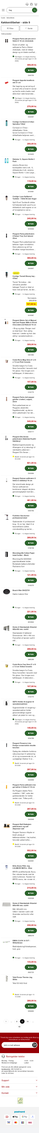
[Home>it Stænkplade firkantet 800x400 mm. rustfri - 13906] (6, 905)
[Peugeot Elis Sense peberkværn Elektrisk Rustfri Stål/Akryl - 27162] (6, 438)
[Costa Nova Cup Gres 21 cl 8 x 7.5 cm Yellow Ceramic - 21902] (6, 666)
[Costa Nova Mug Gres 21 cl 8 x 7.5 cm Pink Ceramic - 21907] (6, 361)
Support (5, 1080)
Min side (5, 1086)
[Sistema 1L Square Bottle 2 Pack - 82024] (6, 160)
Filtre (11, 28)
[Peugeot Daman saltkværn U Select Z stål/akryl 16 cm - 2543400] (6, 480)
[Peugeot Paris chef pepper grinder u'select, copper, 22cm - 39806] (6, 398)
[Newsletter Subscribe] (34, 1045)
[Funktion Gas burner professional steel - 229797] (6, 517)
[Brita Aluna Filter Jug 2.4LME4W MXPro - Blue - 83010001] (6, 867)
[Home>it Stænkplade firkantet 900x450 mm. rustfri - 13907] (6, 628)
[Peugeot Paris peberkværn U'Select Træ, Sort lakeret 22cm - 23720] (6, 235)
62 (19, 1026)
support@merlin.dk (10, 1071)
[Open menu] (3, 10)
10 (28, 1021)
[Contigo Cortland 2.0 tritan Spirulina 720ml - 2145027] (6, 123)
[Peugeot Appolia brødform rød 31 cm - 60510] (6, 82)
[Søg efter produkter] (34, 10)
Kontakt (5, 1092)
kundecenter (6, 1069)
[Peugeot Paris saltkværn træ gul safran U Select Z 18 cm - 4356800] (6, 786)
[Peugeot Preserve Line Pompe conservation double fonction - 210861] (6, 745)
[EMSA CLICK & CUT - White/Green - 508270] (6, 942)
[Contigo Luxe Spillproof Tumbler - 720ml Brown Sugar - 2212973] (6, 198)
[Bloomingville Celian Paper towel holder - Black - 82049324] (6, 554)
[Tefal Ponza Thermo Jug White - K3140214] (6, 979)
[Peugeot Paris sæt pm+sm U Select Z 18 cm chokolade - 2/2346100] (6, 40)
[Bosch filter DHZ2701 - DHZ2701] (6, 592)
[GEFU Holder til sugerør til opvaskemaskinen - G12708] (6, 703)
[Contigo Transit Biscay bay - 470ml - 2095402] (6, 275)
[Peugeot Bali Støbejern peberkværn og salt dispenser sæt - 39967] (6, 826)
